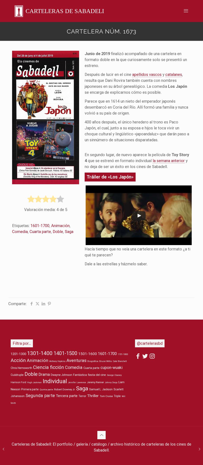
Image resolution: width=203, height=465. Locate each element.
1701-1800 (123, 354)
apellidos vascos (147, 74)
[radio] (31, 199)
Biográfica (92, 361)
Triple (117, 396)
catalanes (173, 74)
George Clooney (114, 375)
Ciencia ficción (48, 367)
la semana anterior (169, 160)
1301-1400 (40, 353)
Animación (60, 225)
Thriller (93, 395)
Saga (69, 231)
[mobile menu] (186, 11)
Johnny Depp (111, 382)
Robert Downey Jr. (64, 389)
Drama (44, 374)
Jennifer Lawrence (77, 382)
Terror (82, 396)
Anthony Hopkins (57, 361)
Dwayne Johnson (61, 374)
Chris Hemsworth (21, 368)
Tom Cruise (106, 396)
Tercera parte (67, 396)
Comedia (20, 231)
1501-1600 (87, 354)
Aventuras (76, 360)
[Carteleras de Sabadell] (59, 11)
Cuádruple (17, 374)
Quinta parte (46, 389)
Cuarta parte (40, 231)
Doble (58, 231)
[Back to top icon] (101, 435)
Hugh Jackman (34, 382)
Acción (18, 360)
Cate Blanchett (120, 361)
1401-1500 (65, 353)
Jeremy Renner (95, 382)
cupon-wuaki (112, 367)
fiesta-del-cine (97, 374)
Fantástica (80, 375)
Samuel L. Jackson (101, 389)
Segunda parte (40, 395)
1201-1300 (18, 354)
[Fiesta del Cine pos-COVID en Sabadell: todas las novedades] (199, 449)
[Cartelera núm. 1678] (3, 449)
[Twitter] (145, 356)
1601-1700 (40, 225)
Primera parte (30, 389)
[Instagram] (152, 356)
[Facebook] (138, 356)
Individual (55, 381)
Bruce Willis (105, 361)
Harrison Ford (18, 382)
